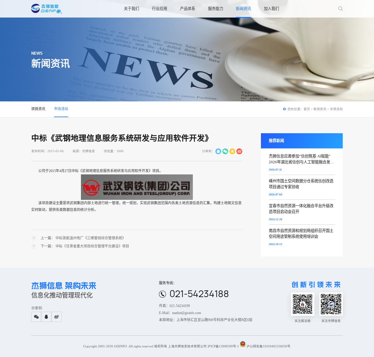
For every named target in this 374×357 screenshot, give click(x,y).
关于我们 (131, 8)
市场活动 (61, 109)
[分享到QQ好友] (218, 151)
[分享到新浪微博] (239, 151)
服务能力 (215, 8)
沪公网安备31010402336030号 (268, 346)
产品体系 (187, 8)
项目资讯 (38, 109)
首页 (307, 109)
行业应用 (159, 8)
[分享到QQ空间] (232, 151)
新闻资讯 (243, 8)
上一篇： (83, 238)
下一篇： (85, 246)
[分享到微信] (225, 151)
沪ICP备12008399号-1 (223, 346)
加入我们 (271, 8)
